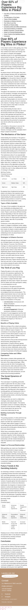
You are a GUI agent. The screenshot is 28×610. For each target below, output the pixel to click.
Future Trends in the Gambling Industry (14, 34)
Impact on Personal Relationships (13, 32)
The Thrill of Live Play (10, 23)
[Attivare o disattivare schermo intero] (7, 607)
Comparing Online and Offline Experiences (15, 26)
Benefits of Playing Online (11, 25)
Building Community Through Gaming (14, 30)
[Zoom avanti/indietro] (10, 607)
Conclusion (7, 36)
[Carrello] (26, 8)
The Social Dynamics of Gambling (13, 28)
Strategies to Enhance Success (12, 21)
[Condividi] (4, 607)
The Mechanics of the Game (11, 17)
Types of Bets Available (10, 19)
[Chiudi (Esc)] (1, 607)
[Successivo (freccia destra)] (4, 609)
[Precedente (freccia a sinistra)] (1, 609)
